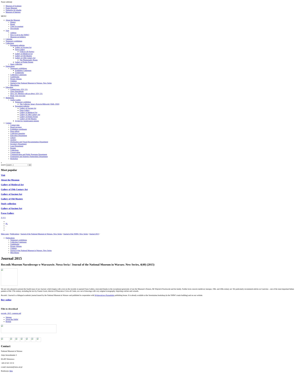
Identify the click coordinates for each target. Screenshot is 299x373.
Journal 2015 (94, 234)
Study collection (8, 203)
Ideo (11, 371)
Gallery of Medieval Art (12, 184)
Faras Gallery (7, 213)
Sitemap (9, 317)
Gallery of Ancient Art (11, 194)
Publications (14, 234)
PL (7, 224)
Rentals (8, 322)
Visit (3, 175)
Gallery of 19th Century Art (14, 189)
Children (13, 248)
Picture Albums (16, 246)
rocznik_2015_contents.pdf (11, 313)
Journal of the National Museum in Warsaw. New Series (41, 234)
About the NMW (12, 319)
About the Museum (10, 180)
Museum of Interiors (13, 12)
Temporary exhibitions (18, 240)
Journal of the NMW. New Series (75, 234)
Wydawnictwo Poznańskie (104, 295)
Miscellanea (14, 253)
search (3, 165)
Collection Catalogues (18, 242)
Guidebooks (14, 244)
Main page (5, 234)
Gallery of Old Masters (12, 199)
